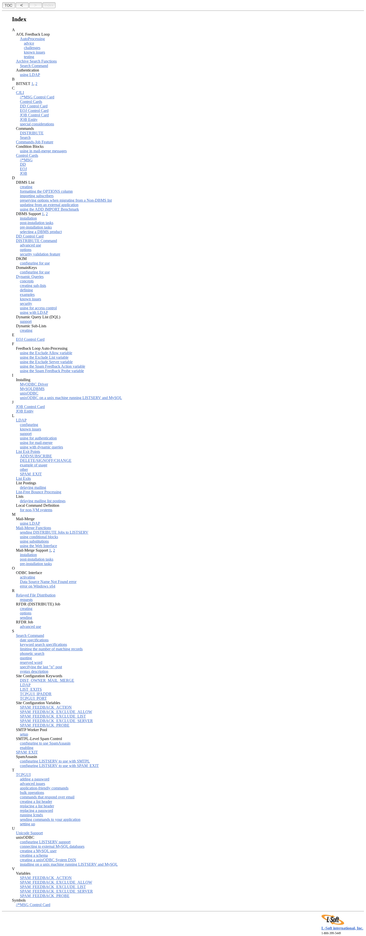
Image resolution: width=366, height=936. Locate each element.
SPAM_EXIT (31, 474)
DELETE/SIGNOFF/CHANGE (45, 460)
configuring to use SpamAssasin (45, 743)
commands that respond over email (47, 797)
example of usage (33, 465)
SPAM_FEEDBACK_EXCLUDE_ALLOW (56, 712)
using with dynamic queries (41, 447)
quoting (26, 658)
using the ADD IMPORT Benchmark (49, 209)
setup (24, 734)
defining (26, 290)
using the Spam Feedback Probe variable (52, 371)
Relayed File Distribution (36, 595)
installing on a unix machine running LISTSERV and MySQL (69, 864)
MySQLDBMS (32, 389)
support (26, 321)
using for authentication (38, 438)
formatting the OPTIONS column (46, 191)
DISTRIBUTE (32, 133)
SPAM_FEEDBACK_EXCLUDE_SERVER (56, 721)
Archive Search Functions (36, 61)
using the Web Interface (38, 546)
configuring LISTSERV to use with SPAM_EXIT (59, 766)
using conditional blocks (39, 537)
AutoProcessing (32, 39)
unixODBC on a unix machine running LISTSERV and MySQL (71, 398)
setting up (27, 824)
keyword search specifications (43, 644)
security (26, 303)
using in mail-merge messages (43, 151)
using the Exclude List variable (44, 357)
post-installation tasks (36, 223)
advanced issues (32, 783)
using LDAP (30, 75)
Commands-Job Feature (34, 142)
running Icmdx (31, 815)
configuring (29, 425)
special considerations (37, 124)
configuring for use (35, 263)
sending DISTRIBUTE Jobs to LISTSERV (54, 532)
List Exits (23, 478)
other (24, 469)
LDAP (21, 420)
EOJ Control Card (34, 110)
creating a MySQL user (38, 851)
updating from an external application (49, 205)
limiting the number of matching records (51, 649)
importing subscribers (37, 196)
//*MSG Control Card (37, 97)
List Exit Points (28, 451)
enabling (26, 748)
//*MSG (26, 160)
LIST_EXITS (31, 689)
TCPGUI (23, 774)
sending (26, 617)
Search (25, 137)
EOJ (23, 169)
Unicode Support (29, 833)
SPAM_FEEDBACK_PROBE (44, 725)
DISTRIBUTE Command (36, 241)
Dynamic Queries (30, 276)
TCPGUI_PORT (33, 698)
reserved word (31, 662)
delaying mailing (33, 487)
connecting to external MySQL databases (52, 846)
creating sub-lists (33, 285)
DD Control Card (34, 106)
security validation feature (40, 254)
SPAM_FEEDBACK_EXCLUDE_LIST (53, 716)
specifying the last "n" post (41, 667)
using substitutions (34, 541)
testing (29, 57)
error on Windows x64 (37, 586)
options (25, 250)
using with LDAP (34, 312)
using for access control (38, 308)
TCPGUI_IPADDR (36, 694)
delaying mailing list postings (42, 501)
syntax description (34, 671)
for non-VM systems (36, 510)
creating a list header (36, 801)
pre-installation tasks (36, 227)
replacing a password (36, 810)
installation (28, 218)
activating (27, 577)
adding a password (34, 779)
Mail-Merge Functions (33, 528)
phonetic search (32, 653)
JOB (23, 173)
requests (26, 599)
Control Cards (31, 101)
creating (26, 187)
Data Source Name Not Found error (48, 582)
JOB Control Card (34, 115)
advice (29, 43)
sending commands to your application (50, 819)
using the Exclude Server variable (46, 362)
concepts (27, 281)
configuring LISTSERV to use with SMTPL (55, 761)
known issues (34, 52)
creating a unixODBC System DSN (48, 860)
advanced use (30, 245)
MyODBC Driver (34, 384)
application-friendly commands (44, 788)
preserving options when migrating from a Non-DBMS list (66, 200)
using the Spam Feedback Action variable (52, 366)
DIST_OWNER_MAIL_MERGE (47, 680)
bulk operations (32, 792)
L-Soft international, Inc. (342, 928)
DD (23, 164)
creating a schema (34, 855)
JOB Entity (29, 119)
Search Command (34, 66)
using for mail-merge (36, 442)
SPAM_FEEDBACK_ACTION (46, 707)
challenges (32, 48)
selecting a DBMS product (41, 232)
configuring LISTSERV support (45, 842)
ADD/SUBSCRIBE (36, 456)
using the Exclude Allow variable (46, 353)
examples (27, 294)
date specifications (34, 640)
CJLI (20, 92)
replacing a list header (37, 806)
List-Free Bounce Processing (38, 492)
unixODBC (29, 393)
